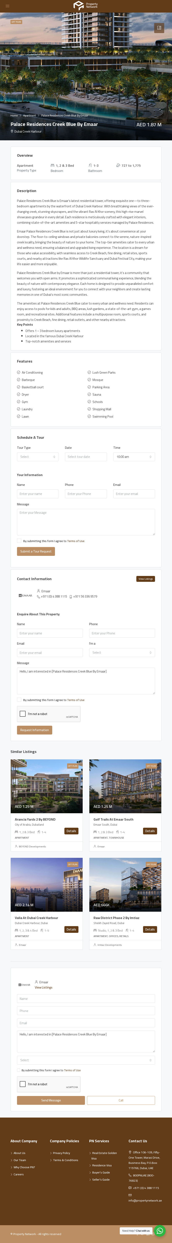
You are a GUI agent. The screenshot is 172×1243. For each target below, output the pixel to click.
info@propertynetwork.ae (145, 1200)
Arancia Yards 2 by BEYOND (35, 819)
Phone (69, 485)
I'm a (92, 644)
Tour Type (24, 448)
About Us (19, 1153)
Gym (25, 402)
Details (71, 831)
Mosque (98, 380)
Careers (19, 1174)
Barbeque (28, 380)
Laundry (27, 409)
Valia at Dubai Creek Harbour (36, 918)
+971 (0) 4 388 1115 (54, 596)
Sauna (97, 394)
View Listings (146, 578)
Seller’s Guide (101, 1179)
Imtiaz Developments (110, 944)
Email (117, 485)
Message (23, 504)
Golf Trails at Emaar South (113, 819)
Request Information (34, 730)
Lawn (25, 416)
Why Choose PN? (24, 1167)
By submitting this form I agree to (54, 541)
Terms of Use (76, 541)
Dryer (25, 394)
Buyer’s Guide (101, 1172)
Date (68, 448)
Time (116, 448)
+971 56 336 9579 (85, 596)
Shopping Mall (102, 409)
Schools (98, 402)
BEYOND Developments (32, 846)
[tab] (159, 28)
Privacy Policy (61, 1153)
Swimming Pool (103, 416)
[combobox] (38, 456)
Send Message (51, 1100)
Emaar (101, 846)
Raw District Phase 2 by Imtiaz (116, 918)
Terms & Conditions (65, 1160)
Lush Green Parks (104, 372)
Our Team (20, 1160)
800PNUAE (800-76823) (141, 1178)
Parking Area (101, 387)
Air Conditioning (32, 372)
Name (21, 485)
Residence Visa (102, 1165)
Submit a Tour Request (36, 551)
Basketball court (33, 387)
